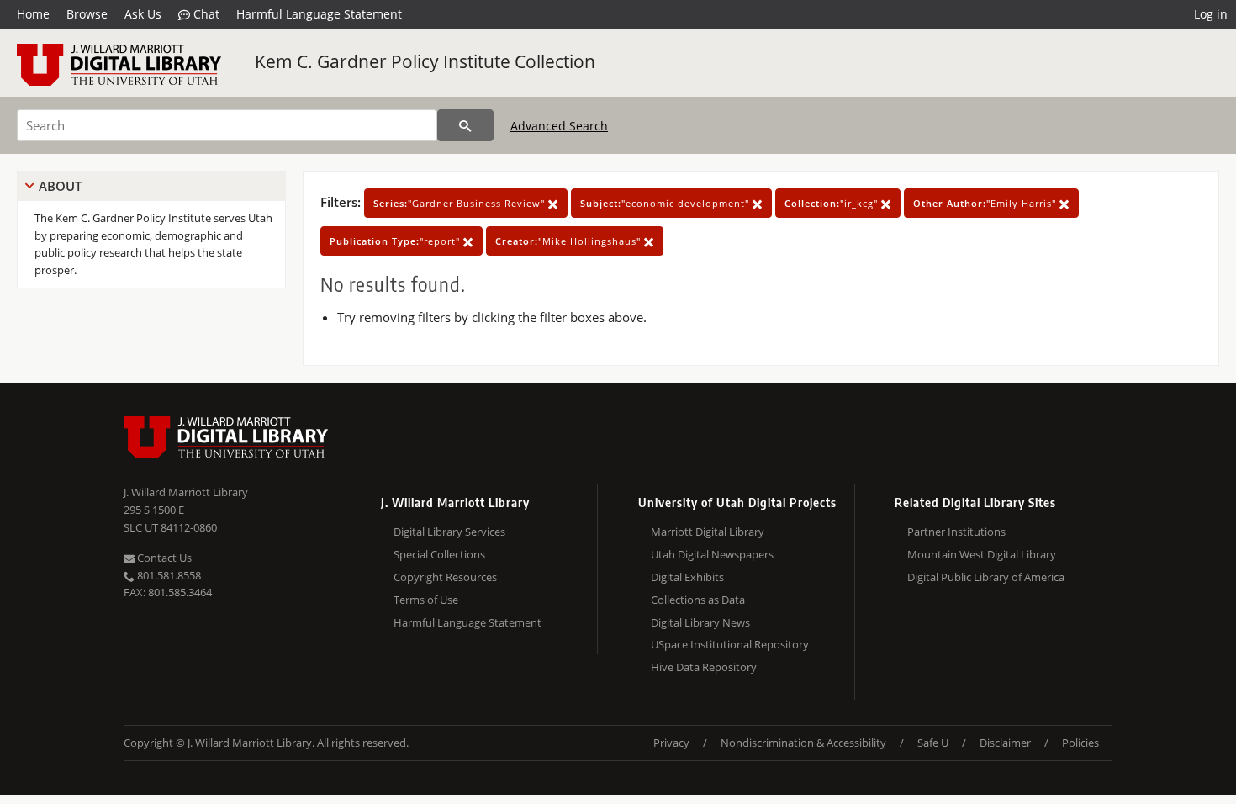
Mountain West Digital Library (981, 554)
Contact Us (163, 557)
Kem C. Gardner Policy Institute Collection (425, 61)
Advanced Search (559, 126)
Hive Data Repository (704, 666)
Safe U (932, 742)
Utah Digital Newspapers (712, 554)
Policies (1080, 742)
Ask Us (142, 14)
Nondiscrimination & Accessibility (803, 742)
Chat (204, 14)
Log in (1211, 14)
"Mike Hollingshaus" (569, 241)
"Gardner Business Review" (460, 203)
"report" (396, 241)
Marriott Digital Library (707, 531)
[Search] (465, 125)
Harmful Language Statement (319, 14)
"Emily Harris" (986, 203)
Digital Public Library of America (985, 576)
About (60, 185)
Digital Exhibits (687, 576)
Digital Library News (700, 622)
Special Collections (439, 554)
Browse (87, 14)
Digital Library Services (449, 531)
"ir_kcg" (832, 203)
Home (33, 14)
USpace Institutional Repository (730, 644)
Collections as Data (698, 599)
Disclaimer (1005, 742)
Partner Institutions (956, 531)
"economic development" (666, 203)
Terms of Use (426, 599)
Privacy (671, 742)
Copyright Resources (445, 576)
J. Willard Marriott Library (186, 492)
